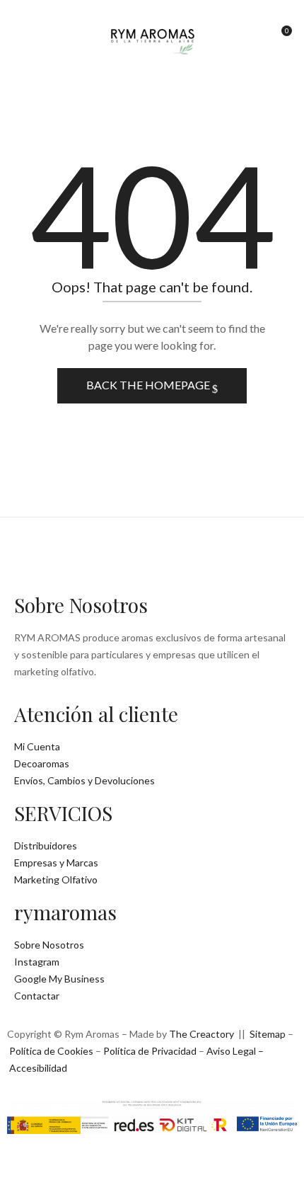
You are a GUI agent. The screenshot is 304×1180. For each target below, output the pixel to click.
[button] (280, 36)
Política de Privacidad (150, 1051)
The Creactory (201, 1034)
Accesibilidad (38, 1068)
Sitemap (268, 1034)
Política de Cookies (51, 1051)
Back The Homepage (149, 384)
